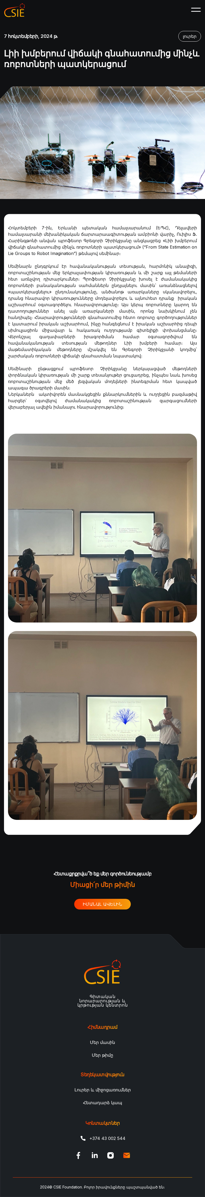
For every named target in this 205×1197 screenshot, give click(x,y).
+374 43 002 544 (107, 1138)
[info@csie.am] (126, 1155)
